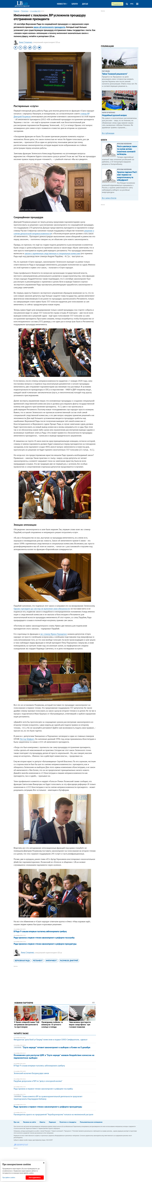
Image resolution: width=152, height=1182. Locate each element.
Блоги (75, 4)
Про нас (16, 1122)
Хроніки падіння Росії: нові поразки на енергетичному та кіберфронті (127, 176)
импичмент (51, 960)
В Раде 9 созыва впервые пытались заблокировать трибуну (40, 931)
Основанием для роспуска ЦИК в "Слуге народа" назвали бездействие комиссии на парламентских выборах (54, 1056)
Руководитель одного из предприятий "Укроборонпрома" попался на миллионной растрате (53, 1114)
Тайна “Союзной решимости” (114, 73)
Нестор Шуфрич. (27, 739)
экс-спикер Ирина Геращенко (53, 634)
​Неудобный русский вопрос (114, 115)
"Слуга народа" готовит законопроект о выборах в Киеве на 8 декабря (52, 1047)
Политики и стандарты (68, 1122)
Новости (61, 4)
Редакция (52, 1122)
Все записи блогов (109, 198)
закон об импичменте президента (49, 27)
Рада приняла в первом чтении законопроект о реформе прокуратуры (45, 943)
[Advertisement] (55, 982)
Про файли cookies (8, 1177)
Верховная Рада (22, 960)
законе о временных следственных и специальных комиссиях (52, 253)
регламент (38, 960)
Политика (24, 11)
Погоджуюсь (35, 1177)
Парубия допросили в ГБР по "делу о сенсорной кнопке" (38, 1081)
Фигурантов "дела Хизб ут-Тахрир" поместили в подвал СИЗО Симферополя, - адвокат (50, 1039)
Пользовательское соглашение (91, 1122)
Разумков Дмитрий (69, 960)
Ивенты (42, 1122)
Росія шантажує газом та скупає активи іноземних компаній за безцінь (127, 150)
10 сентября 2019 (35, 11)
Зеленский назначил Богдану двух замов (31, 1073)
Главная (16, 11)
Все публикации (108, 133)
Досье (85, 4)
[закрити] (43, 1163)
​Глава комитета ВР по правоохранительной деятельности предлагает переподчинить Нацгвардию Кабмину (48, 1097)
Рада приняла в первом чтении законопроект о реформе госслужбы (44, 937)
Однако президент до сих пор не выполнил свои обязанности (42, 608)
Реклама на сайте (29, 1122)
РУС (131, 4)
